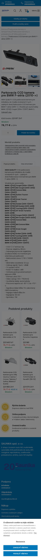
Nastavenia (20, 541)
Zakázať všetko (20, 547)
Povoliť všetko (20, 554)
